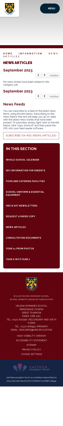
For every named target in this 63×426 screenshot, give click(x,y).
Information (31, 53)
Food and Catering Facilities (25, 181)
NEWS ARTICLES (16, 227)
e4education (46, 299)
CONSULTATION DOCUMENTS (23, 238)
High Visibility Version (31, 336)
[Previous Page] (38, 75)
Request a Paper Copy (20, 216)
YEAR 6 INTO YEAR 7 (18, 259)
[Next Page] (44, 75)
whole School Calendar (22, 160)
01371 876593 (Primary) (34, 326)
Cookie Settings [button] (31, 354)
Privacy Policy (31, 349)
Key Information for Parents (25, 170)
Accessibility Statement (31, 340)
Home (8, 53)
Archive (54, 75)
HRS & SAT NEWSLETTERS (21, 206)
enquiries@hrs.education (35, 330)
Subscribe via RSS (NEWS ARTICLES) (31, 135)
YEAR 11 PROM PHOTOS (20, 248)
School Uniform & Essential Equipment (25, 193)
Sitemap (31, 345)
